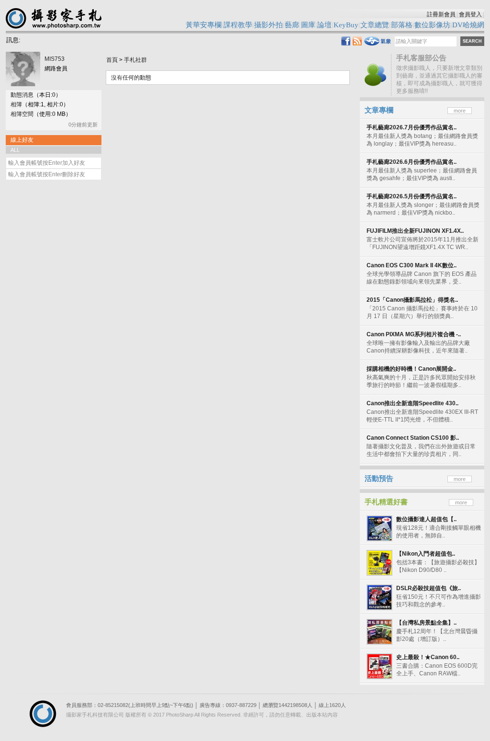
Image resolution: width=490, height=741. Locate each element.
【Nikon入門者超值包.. (425, 553)
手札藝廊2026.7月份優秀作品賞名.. (412, 127)
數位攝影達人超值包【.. (426, 519)
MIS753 (55, 59)
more (460, 111)
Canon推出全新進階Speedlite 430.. (412, 403)
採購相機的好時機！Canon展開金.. (411, 368)
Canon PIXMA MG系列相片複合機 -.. (414, 334)
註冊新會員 (441, 14)
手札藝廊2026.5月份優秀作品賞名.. (412, 196)
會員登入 (470, 14)
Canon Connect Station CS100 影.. (413, 437)
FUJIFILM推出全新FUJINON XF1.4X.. (415, 231)
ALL (15, 150)
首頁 (112, 60)
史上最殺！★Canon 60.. (427, 657)
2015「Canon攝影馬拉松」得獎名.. (412, 299)
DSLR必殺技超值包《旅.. (428, 588)
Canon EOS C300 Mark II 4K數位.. (412, 265)
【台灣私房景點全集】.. (426, 622)
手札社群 (135, 60)
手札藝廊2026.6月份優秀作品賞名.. (412, 162)
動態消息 (22, 94)
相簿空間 (22, 114)
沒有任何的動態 (131, 77)
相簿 (16, 104)
